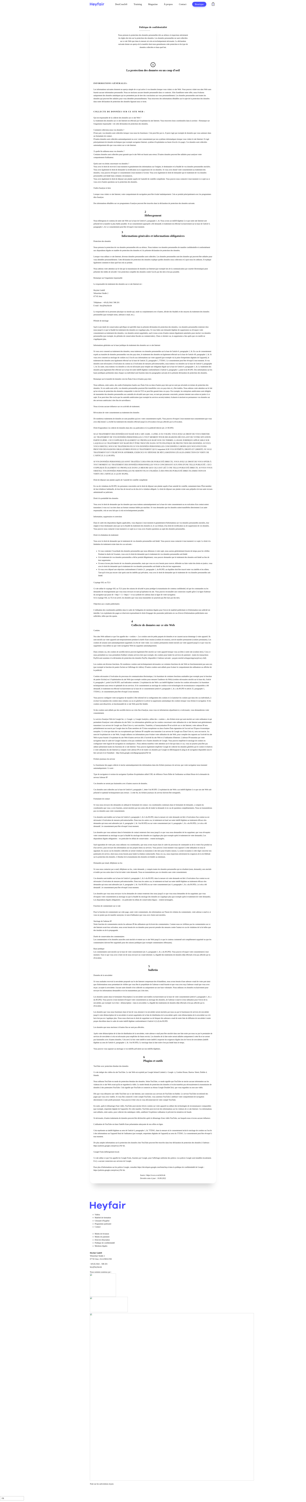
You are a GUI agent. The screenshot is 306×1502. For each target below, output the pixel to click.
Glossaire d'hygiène (102, 1221)
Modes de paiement (102, 1237)
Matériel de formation (103, 1218)
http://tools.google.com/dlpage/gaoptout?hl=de (133, 753)
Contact (98, 1227)
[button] (213, 4)
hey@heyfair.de (96, 1267)
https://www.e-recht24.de (155, 1175)
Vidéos (97, 1215)
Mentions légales (101, 1246)
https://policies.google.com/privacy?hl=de (109, 1146)
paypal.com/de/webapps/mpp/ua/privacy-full (189, 658)
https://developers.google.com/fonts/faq (152, 1167)
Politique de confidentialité (105, 1243)
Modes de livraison (102, 1234)
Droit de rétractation (102, 1240)
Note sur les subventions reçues (102, 1484)
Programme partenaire (103, 1224)
